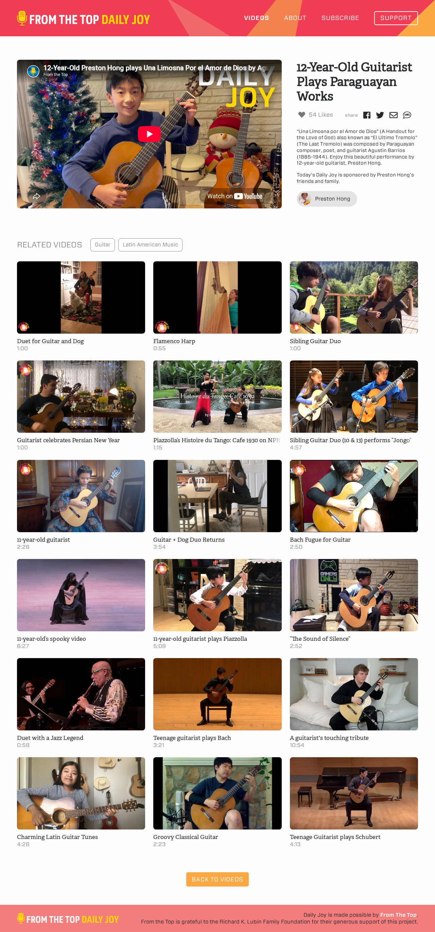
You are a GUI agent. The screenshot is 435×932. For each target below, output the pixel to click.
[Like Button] (302, 115)
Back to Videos (217, 879)
